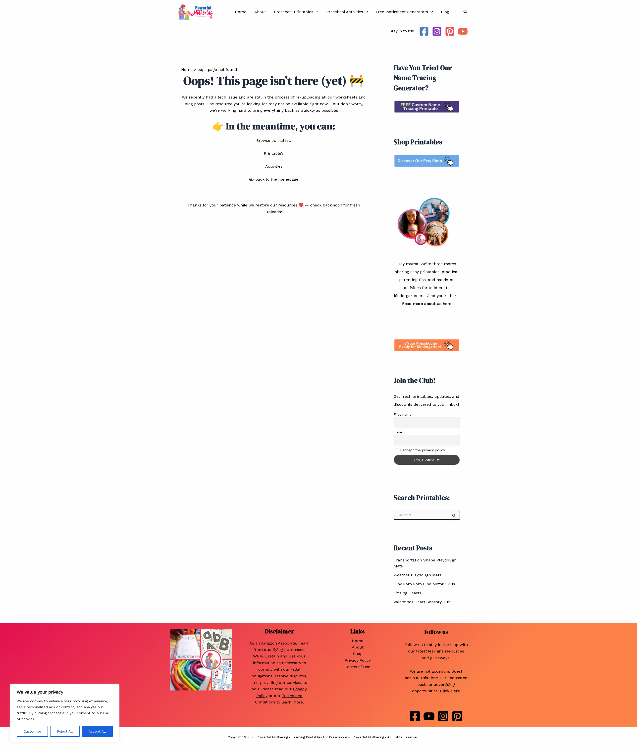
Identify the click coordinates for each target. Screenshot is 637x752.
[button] (315, 12)
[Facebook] (424, 31)
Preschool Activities (344, 11)
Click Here (450, 691)
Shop (358, 653)
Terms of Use (357, 666)
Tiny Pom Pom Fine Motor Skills (424, 584)
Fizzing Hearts (407, 593)
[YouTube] (463, 31)
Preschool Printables (293, 11)
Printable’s (274, 153)
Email (398, 432)
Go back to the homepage (273, 179)
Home (240, 11)
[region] (64, 713)
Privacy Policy (358, 660)
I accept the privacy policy (422, 450)
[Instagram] (437, 31)
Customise (32, 731)
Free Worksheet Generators (402, 11)
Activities (273, 166)
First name (403, 414)
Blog (445, 11)
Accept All (97, 731)
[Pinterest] (450, 31)
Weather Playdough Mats (417, 575)
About (260, 11)
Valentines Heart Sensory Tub (422, 602)
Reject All (65, 731)
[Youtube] (429, 716)
